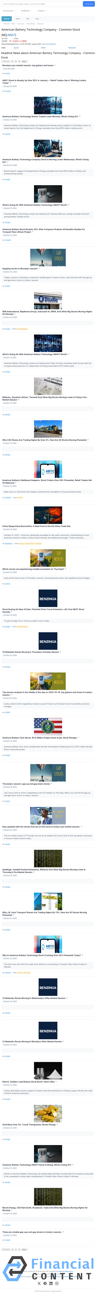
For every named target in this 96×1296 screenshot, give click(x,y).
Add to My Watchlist (49, 44)
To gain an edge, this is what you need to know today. (27, 621)
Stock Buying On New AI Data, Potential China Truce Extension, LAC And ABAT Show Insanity (43, 610)
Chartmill (7, 73)
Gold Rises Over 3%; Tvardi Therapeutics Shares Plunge (30, 1124)
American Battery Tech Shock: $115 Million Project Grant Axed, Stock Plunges (40, 737)
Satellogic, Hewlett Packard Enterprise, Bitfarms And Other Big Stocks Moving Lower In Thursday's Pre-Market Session (44, 870)
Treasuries (40, 24)
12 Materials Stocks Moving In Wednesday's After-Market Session (35, 998)
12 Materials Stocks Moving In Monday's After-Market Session (33, 1041)
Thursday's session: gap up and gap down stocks (27, 784)
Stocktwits (8, 91)
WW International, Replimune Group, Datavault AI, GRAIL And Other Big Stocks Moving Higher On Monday (47, 312)
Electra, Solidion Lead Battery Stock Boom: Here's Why (29, 1081)
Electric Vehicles (30, 543)
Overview (7, 24)
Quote (16, 47)
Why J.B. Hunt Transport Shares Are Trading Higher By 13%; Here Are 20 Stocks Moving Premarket (44, 913)
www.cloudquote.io (65, 1271)
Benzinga (7, 134)
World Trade (27, 972)
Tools (37, 19)
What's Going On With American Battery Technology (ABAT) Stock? (36, 205)
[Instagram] (56, 1284)
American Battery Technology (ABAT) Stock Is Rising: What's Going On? (38, 1165)
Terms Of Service (70, 1276)
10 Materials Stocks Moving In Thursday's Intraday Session (31, 652)
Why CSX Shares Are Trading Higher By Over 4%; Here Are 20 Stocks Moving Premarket (45, 440)
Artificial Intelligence (22, 329)
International (30, 24)
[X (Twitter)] (39, 1284)
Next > (24, 61)
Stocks (18, 19)
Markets (6, 19)
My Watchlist (25, 11)
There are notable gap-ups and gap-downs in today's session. (33, 1232)
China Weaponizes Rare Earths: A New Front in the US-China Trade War (36, 526)
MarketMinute (8, 543)
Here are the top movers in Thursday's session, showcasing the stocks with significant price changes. (47, 578)
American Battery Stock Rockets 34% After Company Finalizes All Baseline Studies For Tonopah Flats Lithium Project (43, 230)
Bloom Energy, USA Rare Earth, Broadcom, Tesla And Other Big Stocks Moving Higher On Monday (45, 1209)
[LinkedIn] (51, 1284)
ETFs (27, 19)
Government (38, 543)
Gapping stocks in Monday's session (21, 268)
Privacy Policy (55, 1276)
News (13, 24)
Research (72, 47)
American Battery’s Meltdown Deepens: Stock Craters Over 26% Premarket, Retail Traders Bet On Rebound (47, 481)
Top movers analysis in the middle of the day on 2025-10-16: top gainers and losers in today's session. (47, 693)
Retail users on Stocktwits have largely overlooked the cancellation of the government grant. (43, 492)
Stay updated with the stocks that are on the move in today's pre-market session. (42, 826)
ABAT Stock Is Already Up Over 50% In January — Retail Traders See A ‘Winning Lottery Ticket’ (44, 81)
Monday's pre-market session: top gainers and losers (29, 65)
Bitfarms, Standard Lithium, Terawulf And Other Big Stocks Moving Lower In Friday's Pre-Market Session (44, 398)
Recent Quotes (8, 11)
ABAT (11, 35)
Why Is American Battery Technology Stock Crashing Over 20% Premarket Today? (42, 955)
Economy (20, 497)
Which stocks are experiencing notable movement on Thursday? (34, 569)
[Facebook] (45, 1284)
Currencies (20, 24)
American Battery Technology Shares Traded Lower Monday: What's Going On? (41, 116)
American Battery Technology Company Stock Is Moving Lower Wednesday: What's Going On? (45, 160)
